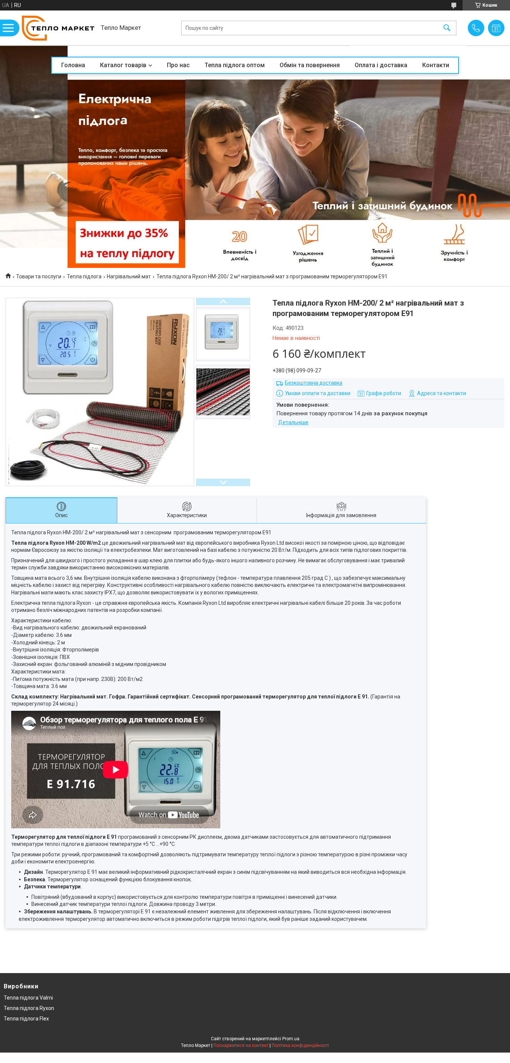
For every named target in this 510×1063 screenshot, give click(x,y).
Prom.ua (290, 1038)
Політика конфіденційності (300, 1045)
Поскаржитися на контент (241, 1045)
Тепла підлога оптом (235, 65)
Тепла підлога (84, 276)
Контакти (435, 65)
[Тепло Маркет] (58, 27)
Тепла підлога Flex (26, 1019)
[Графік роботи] (496, 28)
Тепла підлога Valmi (28, 998)
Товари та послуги (38, 276)
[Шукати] (447, 28)
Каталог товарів (123, 65)
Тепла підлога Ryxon (29, 1008)
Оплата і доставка (381, 65)
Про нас (178, 65)
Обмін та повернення (310, 65)
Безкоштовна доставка (313, 383)
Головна (73, 65)
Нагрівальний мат (129, 276)
